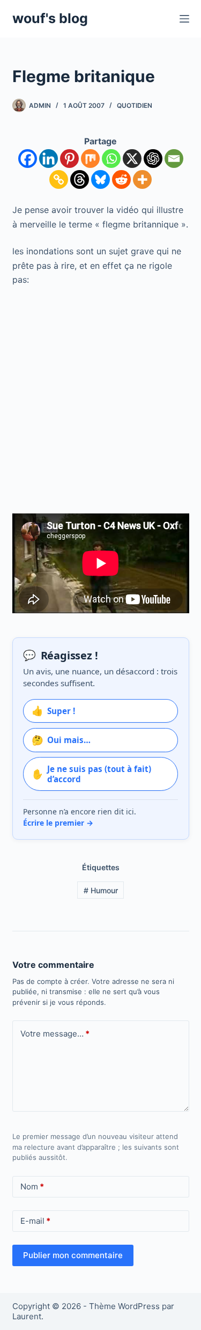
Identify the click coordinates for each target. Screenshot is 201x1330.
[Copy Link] (58, 179)
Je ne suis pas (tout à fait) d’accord (91, 773)
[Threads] (79, 179)
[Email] (174, 158)
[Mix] (90, 158)
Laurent (26, 1316)
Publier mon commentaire (73, 1255)
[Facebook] (27, 158)
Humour (101, 890)
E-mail (35, 1221)
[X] (132, 158)
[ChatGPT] (153, 158)
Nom (32, 1186)
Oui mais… (61, 739)
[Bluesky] (100, 179)
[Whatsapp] (111, 158)
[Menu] (184, 19)
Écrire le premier (58, 823)
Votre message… (55, 1033)
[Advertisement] (100, 400)
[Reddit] (121, 179)
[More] (142, 179)
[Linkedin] (48, 158)
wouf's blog (50, 18)
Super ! (53, 710)
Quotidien (134, 105)
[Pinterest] (69, 158)
